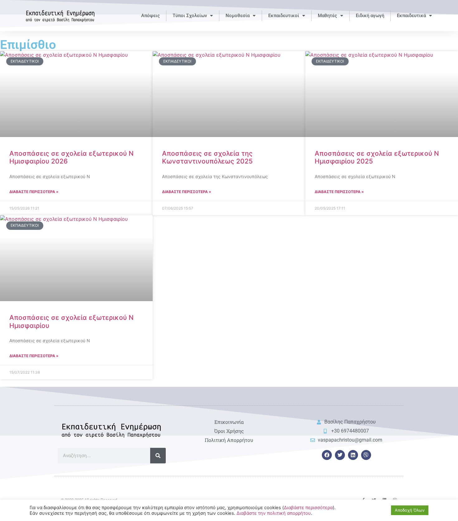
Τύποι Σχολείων (190, 15)
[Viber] (366, 455)
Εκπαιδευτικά (411, 15)
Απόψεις (150, 15)
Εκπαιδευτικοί (283, 15)
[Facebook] (327, 455)
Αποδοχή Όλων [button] (410, 510)
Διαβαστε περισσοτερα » (34, 191)
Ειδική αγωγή (370, 15)
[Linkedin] (353, 455)
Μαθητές (327, 15)
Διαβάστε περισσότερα (308, 507)
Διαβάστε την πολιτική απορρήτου (273, 513)
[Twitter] (340, 455)
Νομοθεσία (238, 15)
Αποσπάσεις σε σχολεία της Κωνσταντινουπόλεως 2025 (207, 157)
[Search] (158, 455)
